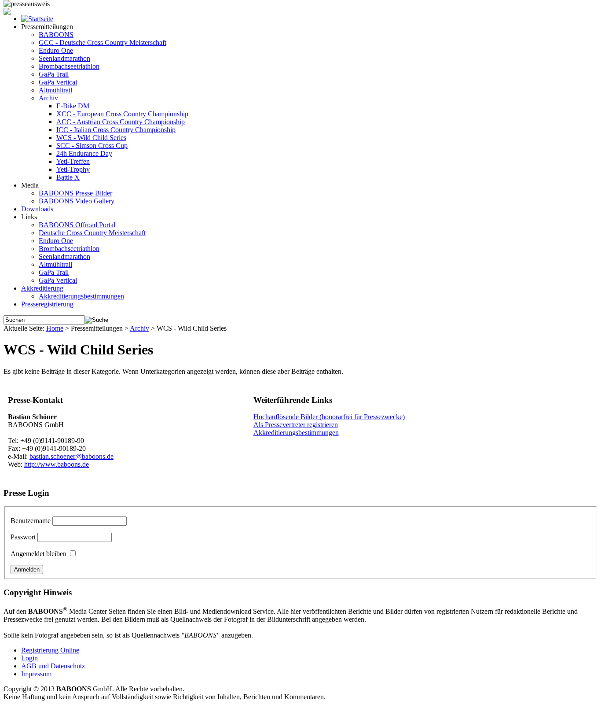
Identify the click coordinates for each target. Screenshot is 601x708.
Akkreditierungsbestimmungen (81, 296)
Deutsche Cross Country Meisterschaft (92, 232)
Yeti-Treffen (73, 161)
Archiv (48, 98)
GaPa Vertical (58, 82)
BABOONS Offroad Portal (77, 225)
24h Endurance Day (84, 153)
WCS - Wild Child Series (91, 137)
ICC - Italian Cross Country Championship (116, 129)
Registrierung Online (50, 650)
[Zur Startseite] (37, 18)
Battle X (68, 177)
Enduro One (56, 50)
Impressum (36, 674)
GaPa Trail (54, 74)
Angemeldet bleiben (38, 553)
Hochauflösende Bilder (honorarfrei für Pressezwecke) (329, 416)
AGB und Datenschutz (53, 666)
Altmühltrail (55, 90)
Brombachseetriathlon (69, 66)
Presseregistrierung (47, 304)
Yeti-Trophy (73, 169)
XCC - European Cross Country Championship (122, 114)
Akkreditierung (42, 288)
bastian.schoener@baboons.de (71, 456)
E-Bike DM (72, 106)
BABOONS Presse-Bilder (75, 193)
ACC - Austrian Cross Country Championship (120, 121)
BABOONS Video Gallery (76, 201)
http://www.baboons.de (56, 464)
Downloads (37, 209)
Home (54, 328)
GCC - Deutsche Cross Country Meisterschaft (102, 42)
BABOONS (56, 34)
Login (29, 658)
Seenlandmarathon (64, 58)
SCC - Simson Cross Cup (92, 145)
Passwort (23, 537)
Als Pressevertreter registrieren (295, 424)
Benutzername (31, 520)
